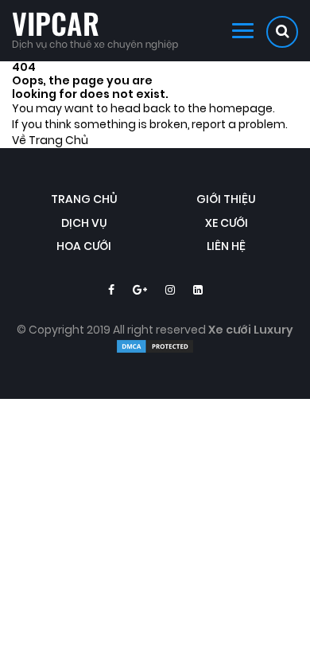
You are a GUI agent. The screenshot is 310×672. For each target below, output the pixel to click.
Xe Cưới (226, 223)
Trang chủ (84, 199)
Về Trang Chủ (50, 140)
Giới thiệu (226, 199)
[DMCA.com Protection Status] (155, 350)
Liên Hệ (226, 246)
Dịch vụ (84, 223)
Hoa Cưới (83, 246)
